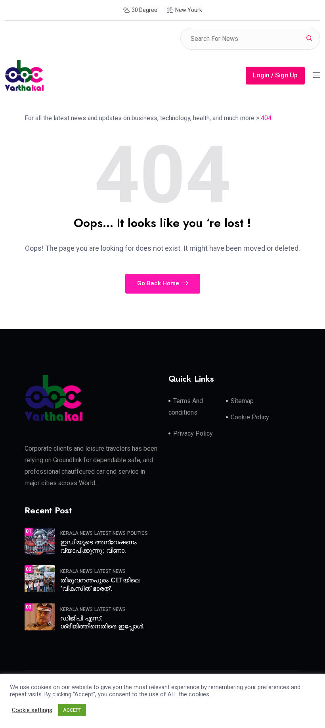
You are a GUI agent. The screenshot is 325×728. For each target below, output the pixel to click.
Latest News (110, 533)
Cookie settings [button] (32, 710)
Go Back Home (159, 283)
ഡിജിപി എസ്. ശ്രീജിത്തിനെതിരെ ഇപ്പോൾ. (102, 622)
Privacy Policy (193, 433)
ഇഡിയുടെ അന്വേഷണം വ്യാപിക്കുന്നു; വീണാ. (98, 546)
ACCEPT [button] (72, 710)
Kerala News (76, 533)
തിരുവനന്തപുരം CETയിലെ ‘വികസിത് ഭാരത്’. (100, 584)
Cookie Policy (250, 417)
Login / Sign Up (275, 75)
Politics (137, 533)
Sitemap (242, 401)
